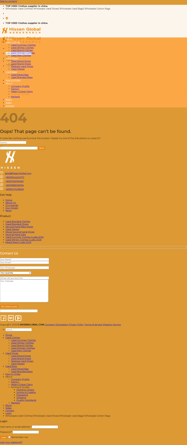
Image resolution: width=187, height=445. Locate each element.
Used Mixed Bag (20, 75)
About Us (10, 202)
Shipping (21, 397)
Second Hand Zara (15, 234)
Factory (15, 89)
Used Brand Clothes (22, 50)
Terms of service (93, 324)
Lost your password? (11, 442)
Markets (15, 96)
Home (8, 39)
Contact (9, 106)
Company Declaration (56, 324)
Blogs (8, 99)
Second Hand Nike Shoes (19, 226)
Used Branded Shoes (16, 224)
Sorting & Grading (26, 392)
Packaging (22, 395)
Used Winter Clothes (22, 47)
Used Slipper (18, 69)
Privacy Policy (76, 324)
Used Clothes (12, 42)
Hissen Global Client (22, 91)
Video (8, 102)
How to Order (13, 80)
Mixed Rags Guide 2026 (18, 242)
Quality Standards (26, 400)
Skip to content (8, 1)
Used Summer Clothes (23, 45)
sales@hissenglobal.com (18, 173)
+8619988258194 (14, 185)
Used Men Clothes (21, 55)
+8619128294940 (14, 181)
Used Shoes (11, 58)
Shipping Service (112, 324)
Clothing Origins (25, 390)
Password (6, 432)
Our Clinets (11, 208)
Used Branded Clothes (17, 221)
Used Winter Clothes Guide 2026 (23, 239)
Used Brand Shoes (21, 64)
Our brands (11, 205)
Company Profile (20, 86)
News (8, 210)
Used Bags (11, 72)
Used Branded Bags (22, 77)
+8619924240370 (14, 177)
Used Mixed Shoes (21, 61)
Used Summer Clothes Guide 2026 (24, 237)
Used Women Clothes (23, 53)
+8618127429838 (14, 189)
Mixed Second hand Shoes (19, 232)
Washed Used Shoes (22, 66)
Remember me (19, 437)
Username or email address (15, 427)
